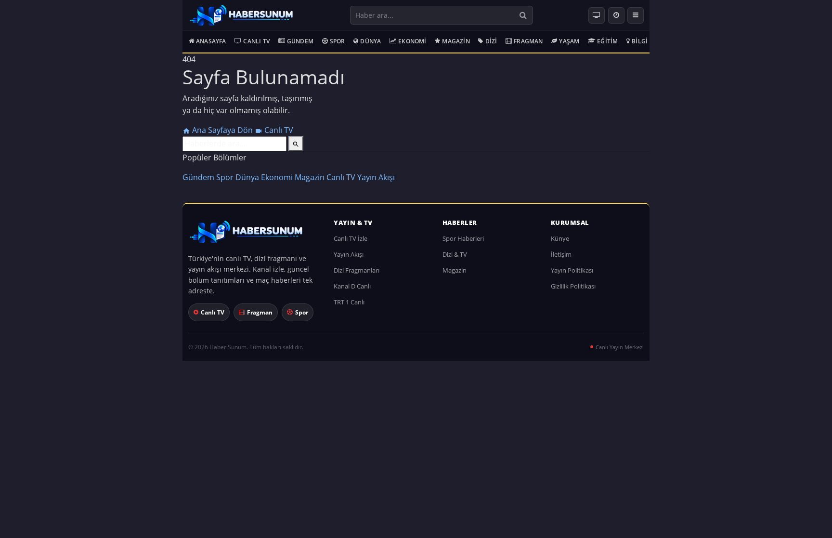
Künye (560, 238)
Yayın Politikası (572, 270)
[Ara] (523, 15)
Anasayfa (211, 41)
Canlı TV (256, 41)
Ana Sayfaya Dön (222, 130)
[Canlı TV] (596, 15)
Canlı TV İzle (350, 238)
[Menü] (635, 15)
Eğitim (607, 41)
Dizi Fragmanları (356, 270)
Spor (337, 41)
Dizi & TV (454, 254)
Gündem (300, 41)
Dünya (370, 41)
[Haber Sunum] (241, 15)
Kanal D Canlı (352, 286)
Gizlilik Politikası (573, 286)
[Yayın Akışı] (616, 15)
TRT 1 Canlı (349, 302)
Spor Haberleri (463, 238)
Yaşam (569, 41)
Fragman (528, 41)
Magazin (455, 41)
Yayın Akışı (376, 177)
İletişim (561, 254)
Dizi (491, 41)
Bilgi (640, 41)
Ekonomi (412, 41)
